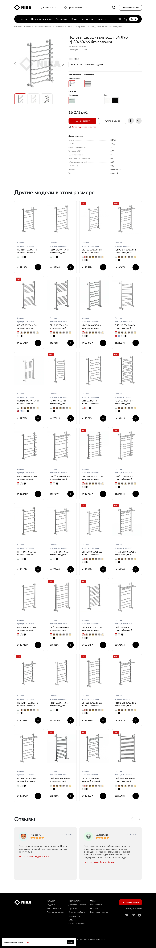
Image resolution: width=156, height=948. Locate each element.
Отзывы (72, 919)
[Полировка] (87, 83)
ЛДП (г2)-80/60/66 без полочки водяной (28, 402)
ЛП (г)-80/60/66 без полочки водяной (59, 704)
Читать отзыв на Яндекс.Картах (34, 856)
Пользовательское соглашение (92, 939)
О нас (74, 19)
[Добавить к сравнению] (131, 121)
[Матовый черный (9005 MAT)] (115, 100)
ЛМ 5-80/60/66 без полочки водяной (91, 326)
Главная (23, 19)
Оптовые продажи (77, 923)
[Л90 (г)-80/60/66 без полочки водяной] (40, 63)
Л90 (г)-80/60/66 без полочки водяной (27, 477)
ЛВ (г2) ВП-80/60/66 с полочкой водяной (27, 704)
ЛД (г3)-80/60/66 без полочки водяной (27, 326)
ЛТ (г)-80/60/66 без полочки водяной (26, 553)
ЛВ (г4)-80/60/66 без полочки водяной (125, 779)
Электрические (54, 908)
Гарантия (73, 908)
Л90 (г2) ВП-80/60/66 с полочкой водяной (126, 477)
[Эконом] (72, 83)
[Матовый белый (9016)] (107, 100)
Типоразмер (74, 59)
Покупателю (87, 19)
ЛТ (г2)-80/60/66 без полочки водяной (92, 553)
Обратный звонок (130, 7)
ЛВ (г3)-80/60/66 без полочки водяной (92, 628)
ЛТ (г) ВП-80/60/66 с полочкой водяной (59, 553)
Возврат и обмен (77, 912)
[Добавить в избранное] (139, 121)
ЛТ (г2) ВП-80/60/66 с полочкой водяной (125, 553)
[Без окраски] (72, 100)
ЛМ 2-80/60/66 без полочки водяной (59, 326)
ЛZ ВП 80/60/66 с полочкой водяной (91, 779)
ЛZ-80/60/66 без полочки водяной (58, 402)
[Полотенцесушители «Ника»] (22, 8)
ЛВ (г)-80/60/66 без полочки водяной (26, 628)
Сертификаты (75, 916)
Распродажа (61, 19)
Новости (94, 908)
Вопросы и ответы (99, 912)
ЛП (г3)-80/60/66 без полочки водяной (60, 779)
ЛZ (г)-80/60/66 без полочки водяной (124, 402)
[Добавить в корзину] (38, 267)
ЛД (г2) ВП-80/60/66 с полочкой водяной (125, 251)
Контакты (101, 19)
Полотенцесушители (41, 19)
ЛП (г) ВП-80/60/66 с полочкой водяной (27, 779)
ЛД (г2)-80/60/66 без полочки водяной (92, 251)
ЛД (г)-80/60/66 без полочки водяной (59, 251)
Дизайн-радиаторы (56, 912)
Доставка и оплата (77, 904)
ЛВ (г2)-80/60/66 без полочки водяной (60, 628)
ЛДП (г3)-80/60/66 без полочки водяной (125, 326)
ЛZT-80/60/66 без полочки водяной (90, 402)
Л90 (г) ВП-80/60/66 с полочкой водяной (60, 477)
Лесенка (70, 26)
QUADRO (82, 26)
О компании (96, 904)
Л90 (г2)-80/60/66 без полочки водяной (92, 477)
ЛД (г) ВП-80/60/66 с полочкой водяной (27, 251)
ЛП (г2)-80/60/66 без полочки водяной (92, 704)
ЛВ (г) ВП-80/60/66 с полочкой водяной (125, 628)
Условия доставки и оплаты (84, 127)
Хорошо (70, 942)
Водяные (59, 26)
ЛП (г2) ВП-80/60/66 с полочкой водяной (125, 704)
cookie (26, 942)
